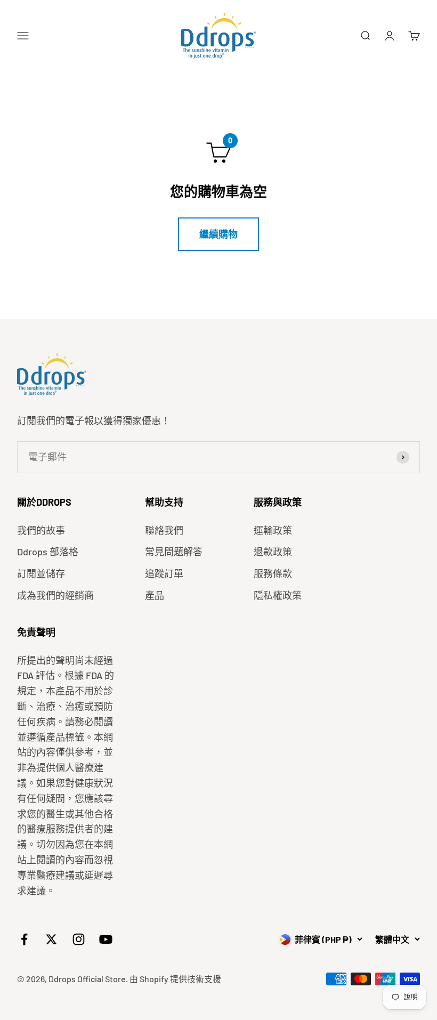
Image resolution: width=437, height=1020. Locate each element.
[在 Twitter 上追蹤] (51, 939)
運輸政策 (273, 530)
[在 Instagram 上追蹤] (78, 939)
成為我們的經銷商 (55, 595)
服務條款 (273, 573)
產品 (154, 595)
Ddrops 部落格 (47, 551)
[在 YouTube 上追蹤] (106, 939)
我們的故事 (41, 530)
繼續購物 (218, 234)
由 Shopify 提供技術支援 (175, 979)
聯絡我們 (164, 530)
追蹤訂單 (164, 573)
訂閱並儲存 (41, 573)
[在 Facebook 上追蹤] (24, 939)
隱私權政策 (278, 595)
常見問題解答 (174, 551)
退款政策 (273, 551)
